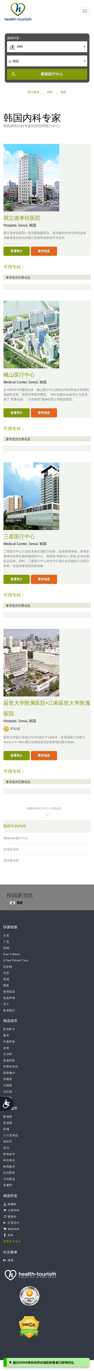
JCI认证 (15, 728)
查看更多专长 (12, 1241)
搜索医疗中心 (52, 74)
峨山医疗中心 (19, 375)
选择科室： (14, 38)
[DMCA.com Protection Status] (29, 1326)
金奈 (6, 1048)
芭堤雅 (7, 1123)
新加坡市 (9, 1154)
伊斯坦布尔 (10, 1066)
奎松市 (7, 1141)
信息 (6, 973)
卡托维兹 (9, 1179)
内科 (50, 92)
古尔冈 (7, 1054)
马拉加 (7, 1092)
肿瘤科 (12, 1204)
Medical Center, (16, 382)
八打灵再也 (10, 1135)
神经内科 (13, 1229)
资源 (6, 979)
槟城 (6, 1129)
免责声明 (9, 998)
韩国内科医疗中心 (15, 838)
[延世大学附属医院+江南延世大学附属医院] (31, 662)
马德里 (7, 1085)
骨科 (11, 1235)
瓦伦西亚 (9, 1173)
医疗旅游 (33, 92)
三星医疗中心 (19, 536)
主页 (6, 935)
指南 (6, 948)
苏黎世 (7, 1185)
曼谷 (6, 1035)
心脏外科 (13, 1210)
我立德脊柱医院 (21, 218)
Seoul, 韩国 (27, 225)
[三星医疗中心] (31, 495)
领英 (11, 1260)
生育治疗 (13, 1223)
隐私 (6, 985)
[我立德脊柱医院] (31, 177)
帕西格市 (9, 1166)
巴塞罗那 (9, 1041)
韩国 (63, 92)
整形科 (12, 1216)
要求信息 (44, 251)
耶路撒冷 (9, 1073)
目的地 (7, 967)
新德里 (7, 1116)
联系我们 (9, 1010)
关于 (6, 1004)
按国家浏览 (11, 860)
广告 (6, 942)
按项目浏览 (11, 849)
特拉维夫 (9, 1160)
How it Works (11, 954)
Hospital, (10, 225)
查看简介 (16, 251)
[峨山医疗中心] (31, 334)
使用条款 (9, 991)
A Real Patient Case (15, 960)
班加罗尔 (9, 1029)
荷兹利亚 (9, 1060)
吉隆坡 (7, 1079)
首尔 (6, 1148)
